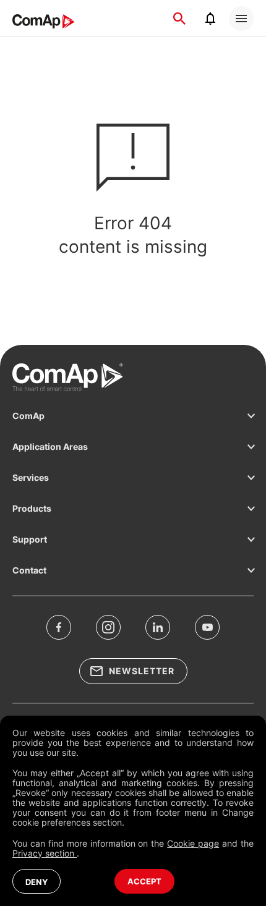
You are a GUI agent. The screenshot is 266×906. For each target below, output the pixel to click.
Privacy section (44, 853)
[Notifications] (210, 18)
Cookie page (193, 843)
